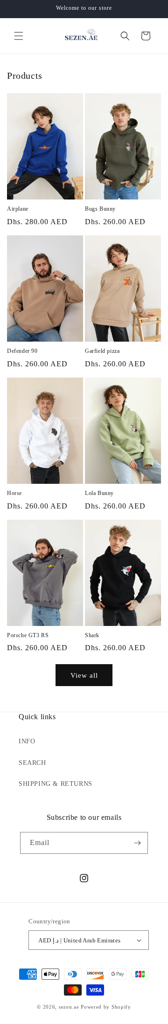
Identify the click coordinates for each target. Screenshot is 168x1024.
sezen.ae (69, 1007)
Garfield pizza (102, 351)
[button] (18, 36)
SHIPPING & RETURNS (55, 783)
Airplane (17, 209)
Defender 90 (22, 351)
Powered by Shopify (106, 1007)
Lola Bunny (99, 493)
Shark (92, 635)
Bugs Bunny (100, 209)
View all (84, 675)
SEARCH (32, 762)
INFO (27, 741)
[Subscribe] (137, 843)
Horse (14, 493)
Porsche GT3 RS (28, 635)
